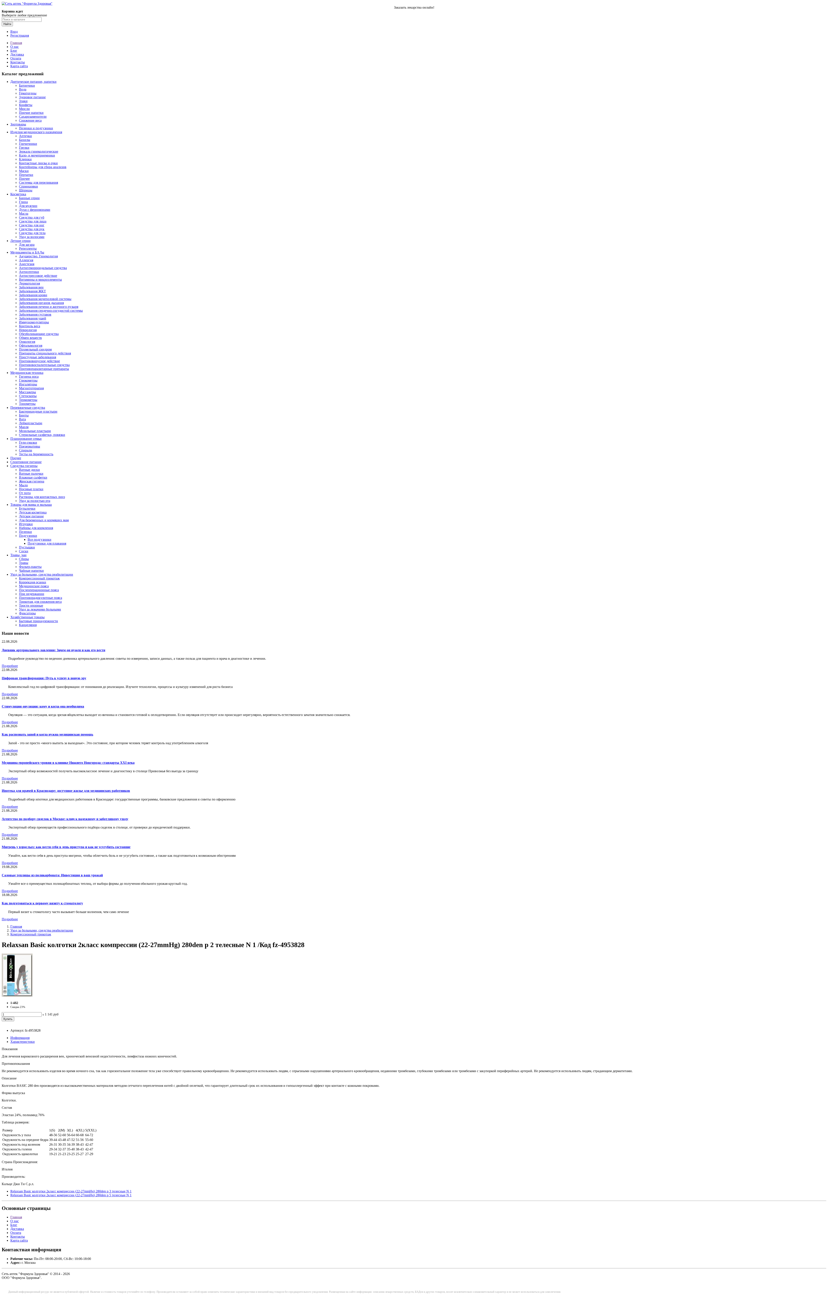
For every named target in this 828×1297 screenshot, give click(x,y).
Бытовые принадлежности (38, 621)
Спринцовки (28, 186)
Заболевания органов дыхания (41, 303)
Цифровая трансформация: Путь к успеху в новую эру (44, 678)
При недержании (31, 594)
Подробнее (10, 666)
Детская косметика (33, 512)
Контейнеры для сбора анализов (42, 167)
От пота (25, 493)
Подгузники (28, 535)
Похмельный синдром (35, 349)
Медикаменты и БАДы (27, 252)
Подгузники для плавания (47, 543)
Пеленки (25, 532)
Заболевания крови (33, 295)
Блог (13, 50)
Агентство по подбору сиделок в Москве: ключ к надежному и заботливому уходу (65, 819)
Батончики (27, 85)
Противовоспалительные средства (44, 365)
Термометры (28, 400)
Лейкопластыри (30, 423)
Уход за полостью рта (34, 501)
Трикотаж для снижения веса (40, 601)
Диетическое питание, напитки (33, 81)
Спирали (25, 450)
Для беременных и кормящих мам (44, 520)
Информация (20, 1038)
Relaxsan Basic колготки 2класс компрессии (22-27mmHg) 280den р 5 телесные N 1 (71, 1195)
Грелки (24, 147)
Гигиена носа (29, 376)
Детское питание (31, 516)
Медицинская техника (26, 372)
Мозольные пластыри (35, 431)
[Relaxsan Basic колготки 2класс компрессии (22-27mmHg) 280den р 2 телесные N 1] (17, 995)
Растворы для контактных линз (42, 497)
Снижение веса (30, 120)
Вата (22, 419)
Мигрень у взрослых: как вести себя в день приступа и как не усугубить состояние (66, 847)
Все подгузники (39, 539)
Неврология (28, 330)
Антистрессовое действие (38, 275)
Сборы (24, 559)
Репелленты (28, 248)
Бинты (24, 415)
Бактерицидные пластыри (38, 411)
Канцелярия (28, 625)
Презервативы (29, 446)
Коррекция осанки (32, 582)
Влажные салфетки (33, 477)
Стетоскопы (28, 396)
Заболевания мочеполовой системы (45, 299)
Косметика (18, 194)
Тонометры (27, 404)
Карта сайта (19, 66)
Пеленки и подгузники (36, 128)
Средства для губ (31, 217)
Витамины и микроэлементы (40, 279)
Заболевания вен (31, 287)
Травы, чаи (18, 555)
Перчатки (26, 175)
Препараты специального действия (45, 353)
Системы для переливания (38, 182)
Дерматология (29, 283)
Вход (14, 31)
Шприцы (25, 190)
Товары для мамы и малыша (31, 504)
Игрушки (26, 524)
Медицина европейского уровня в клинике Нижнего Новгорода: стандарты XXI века (68, 762)
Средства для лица (32, 221)
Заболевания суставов (35, 314)
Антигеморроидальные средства (43, 268)
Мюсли (24, 109)
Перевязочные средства (27, 407)
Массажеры (27, 392)
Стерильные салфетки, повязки (42, 435)
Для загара (26, 244)
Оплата (15, 58)
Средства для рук (31, 229)
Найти (7, 24)
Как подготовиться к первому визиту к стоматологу (42, 903)
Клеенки (25, 159)
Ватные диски (29, 469)
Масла (23, 213)
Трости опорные (31, 605)
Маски (24, 171)
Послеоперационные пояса (39, 590)
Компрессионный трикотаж (39, 578)
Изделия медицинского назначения (36, 132)
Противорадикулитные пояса (40, 598)
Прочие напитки (31, 112)
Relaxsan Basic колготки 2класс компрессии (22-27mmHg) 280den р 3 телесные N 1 (71, 1191)
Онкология (27, 341)
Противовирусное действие (39, 361)
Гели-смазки (28, 442)
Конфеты (25, 105)
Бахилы (24, 140)
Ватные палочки (31, 473)
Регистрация (19, 35)
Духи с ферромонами (34, 209)
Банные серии (29, 198)
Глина (23, 202)
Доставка (17, 54)
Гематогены (27, 93)
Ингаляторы (28, 384)
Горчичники (28, 144)
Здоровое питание (32, 97)
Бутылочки (27, 508)
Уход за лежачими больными (40, 609)
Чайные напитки (31, 570)
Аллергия (26, 260)
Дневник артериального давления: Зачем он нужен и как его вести (53, 650)
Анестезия (26, 264)
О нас (14, 47)
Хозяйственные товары (27, 617)
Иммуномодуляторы (34, 322)
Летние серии (20, 241)
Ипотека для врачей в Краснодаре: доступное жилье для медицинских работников (66, 791)
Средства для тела (32, 233)
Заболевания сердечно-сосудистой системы (51, 310)
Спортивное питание (26, 462)
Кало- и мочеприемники (37, 155)
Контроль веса (29, 326)
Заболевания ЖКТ (32, 291)
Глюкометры (28, 380)
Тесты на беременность (36, 454)
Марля (23, 427)
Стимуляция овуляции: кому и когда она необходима (43, 706)
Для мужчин (28, 206)
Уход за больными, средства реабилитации (41, 574)
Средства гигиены (24, 466)
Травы (23, 563)
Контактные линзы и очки (38, 163)
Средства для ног (31, 225)
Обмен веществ (30, 338)
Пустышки (27, 547)
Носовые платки (31, 489)
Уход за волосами (31, 237)
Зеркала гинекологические (38, 151)
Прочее (24, 178)
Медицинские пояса (34, 586)
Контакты (17, 62)
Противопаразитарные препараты (44, 369)
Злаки (23, 101)
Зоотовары (18, 124)
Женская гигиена (31, 481)
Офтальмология (30, 345)
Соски (23, 551)
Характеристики (22, 1041)
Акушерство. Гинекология (38, 256)
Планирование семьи (26, 438)
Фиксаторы (27, 613)
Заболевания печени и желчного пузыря (48, 307)
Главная (16, 43)
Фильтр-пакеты (30, 567)
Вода (22, 89)
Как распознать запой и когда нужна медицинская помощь (47, 734)
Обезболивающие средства (39, 334)
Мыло (23, 485)
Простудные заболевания (37, 357)
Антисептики (29, 272)
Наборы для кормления (36, 528)
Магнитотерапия (31, 388)
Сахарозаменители (33, 116)
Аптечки (25, 136)
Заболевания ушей (32, 318)
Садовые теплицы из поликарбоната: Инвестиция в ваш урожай (52, 875)
